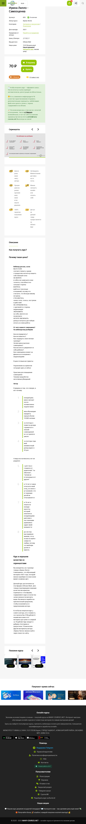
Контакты (44, 762)
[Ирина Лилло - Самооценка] (24, 145)
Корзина (44, 780)
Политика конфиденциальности (44, 755)
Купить (28, 69)
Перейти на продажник (31, 33)
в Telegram (28, 112)
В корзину (30, 62)
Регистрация (44, 776)
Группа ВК (44, 794)
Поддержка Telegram (45, 748)
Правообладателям (44, 752)
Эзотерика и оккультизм (31, 24)
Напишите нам (28, 49)
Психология (27, 26)
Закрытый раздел (45, 787)
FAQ (44, 759)
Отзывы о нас (44, 784)
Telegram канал (44, 791)
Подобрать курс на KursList (44, 798)
